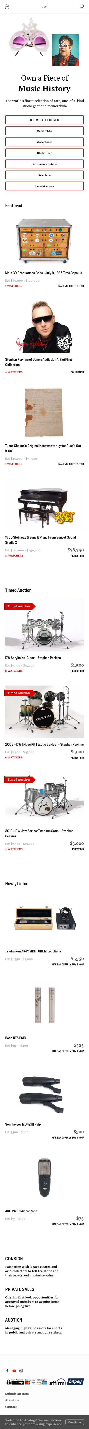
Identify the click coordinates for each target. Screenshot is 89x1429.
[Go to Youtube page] (14, 1370)
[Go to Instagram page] (21, 1370)
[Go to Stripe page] (26, 1381)
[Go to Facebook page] (7, 1370)
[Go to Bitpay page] (75, 1381)
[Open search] (82, 6)
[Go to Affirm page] (57, 1381)
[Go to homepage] (44, 6)
